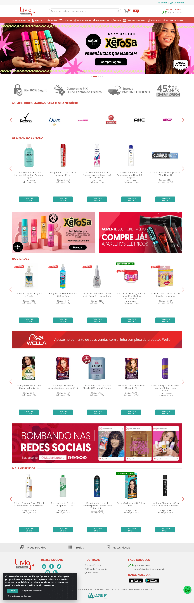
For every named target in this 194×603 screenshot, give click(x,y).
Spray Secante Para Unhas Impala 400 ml (63, 173)
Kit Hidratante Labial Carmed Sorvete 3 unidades (165, 294)
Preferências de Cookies (19, 596)
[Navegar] (4, 47)
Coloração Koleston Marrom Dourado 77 (131, 386)
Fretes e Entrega (92, 565)
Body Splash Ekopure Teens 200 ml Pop (63, 294)
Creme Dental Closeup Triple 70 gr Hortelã (165, 173)
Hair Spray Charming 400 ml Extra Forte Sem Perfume (165, 504)
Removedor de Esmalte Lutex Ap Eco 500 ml (63, 504)
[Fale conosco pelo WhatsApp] (187, 590)
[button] (91, 76)
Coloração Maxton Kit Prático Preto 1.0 (131, 504)
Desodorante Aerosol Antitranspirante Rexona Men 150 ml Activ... (97, 505)
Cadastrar (179, 3)
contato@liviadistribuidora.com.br (148, 569)
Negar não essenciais (32, 591)
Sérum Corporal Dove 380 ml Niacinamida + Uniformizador (29, 504)
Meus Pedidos (36, 547)
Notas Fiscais (121, 547)
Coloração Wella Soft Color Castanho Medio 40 (29, 386)
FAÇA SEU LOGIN (29, 199)
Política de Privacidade (95, 569)
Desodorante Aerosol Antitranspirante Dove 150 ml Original (131, 175)
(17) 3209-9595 (174, 12)
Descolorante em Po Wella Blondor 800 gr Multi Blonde (97, 386)
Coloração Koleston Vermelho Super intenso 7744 (63, 386)
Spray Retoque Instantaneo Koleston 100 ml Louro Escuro (165, 388)
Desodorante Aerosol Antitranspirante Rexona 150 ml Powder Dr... (97, 175)
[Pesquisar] (118, 11)
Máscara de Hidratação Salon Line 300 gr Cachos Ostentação (131, 296)
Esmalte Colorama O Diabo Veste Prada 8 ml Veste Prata (97, 294)
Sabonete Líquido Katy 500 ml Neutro (28, 294)
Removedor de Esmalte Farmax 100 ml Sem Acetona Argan (28, 175)
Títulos (79, 547)
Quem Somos (91, 572)
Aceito (12, 591)
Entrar (164, 3)
